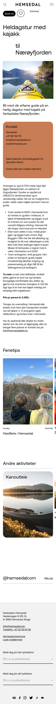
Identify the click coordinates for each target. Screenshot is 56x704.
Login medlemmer (12, 639)
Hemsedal (11, 132)
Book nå (9, 13)
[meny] (52, 5)
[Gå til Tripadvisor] (14, 698)
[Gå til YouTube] (42, 698)
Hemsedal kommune (14, 636)
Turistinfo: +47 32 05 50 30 (17, 629)
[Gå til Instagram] (24, 697)
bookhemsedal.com (16, 143)
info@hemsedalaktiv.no (15, 330)
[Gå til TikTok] (37, 698)
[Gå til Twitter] (31, 697)
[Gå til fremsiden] (28, 4)
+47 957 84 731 (13, 136)
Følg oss (48, 578)
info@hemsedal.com (14, 626)
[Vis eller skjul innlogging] (20, 13)
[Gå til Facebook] (19, 697)
